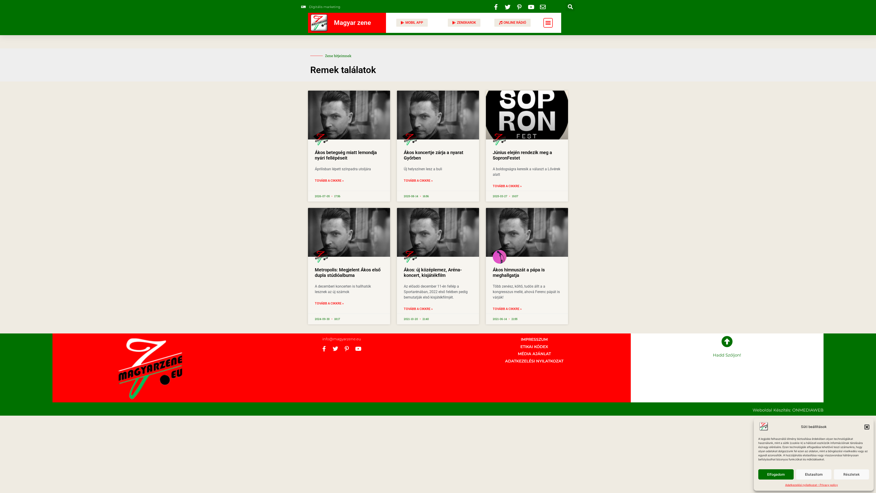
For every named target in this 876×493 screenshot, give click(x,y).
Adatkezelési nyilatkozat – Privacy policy (811, 485)
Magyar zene (352, 22)
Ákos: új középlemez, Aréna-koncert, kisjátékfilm (433, 272)
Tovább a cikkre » (329, 180)
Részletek (851, 474)
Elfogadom (776, 474)
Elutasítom (814, 474)
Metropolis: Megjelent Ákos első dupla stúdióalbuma (348, 272)
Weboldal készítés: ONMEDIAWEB (788, 410)
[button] (867, 427)
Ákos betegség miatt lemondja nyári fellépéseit (346, 155)
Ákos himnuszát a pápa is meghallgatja (519, 272)
